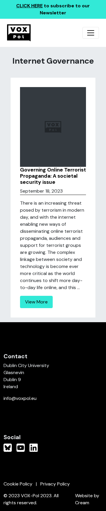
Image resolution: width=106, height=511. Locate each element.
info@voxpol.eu (20, 398)
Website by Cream (87, 499)
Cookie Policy (18, 484)
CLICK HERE (29, 6)
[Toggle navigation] (90, 33)
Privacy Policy (55, 484)
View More (36, 302)
